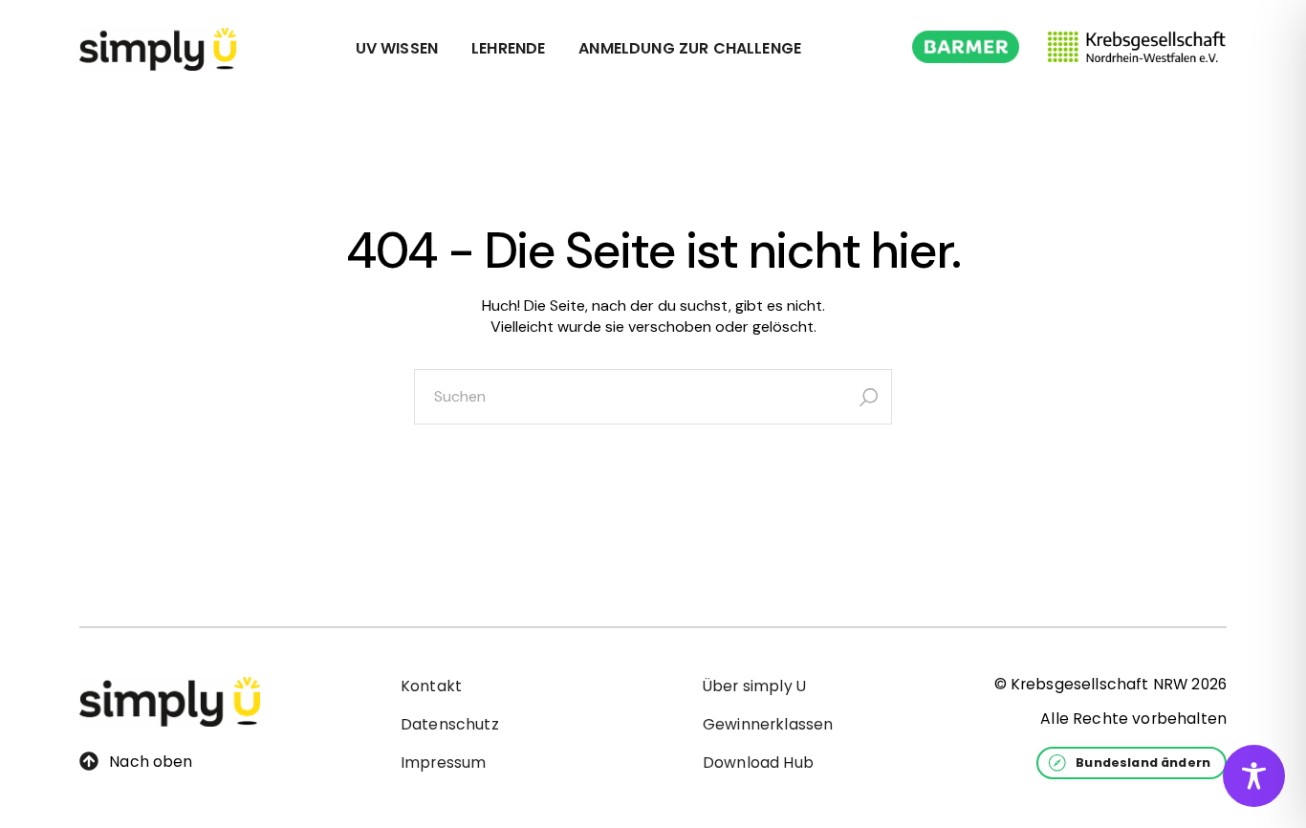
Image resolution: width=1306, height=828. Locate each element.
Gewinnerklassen (768, 724)
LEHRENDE (508, 48)
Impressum (443, 762)
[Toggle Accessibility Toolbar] (1254, 776)
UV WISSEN (397, 48)
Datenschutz (450, 724)
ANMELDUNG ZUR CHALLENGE (689, 48)
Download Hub (758, 762)
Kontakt (431, 686)
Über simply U (754, 686)
